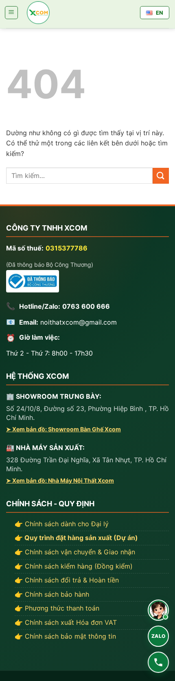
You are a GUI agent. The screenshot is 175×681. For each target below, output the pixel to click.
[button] (11, 12)
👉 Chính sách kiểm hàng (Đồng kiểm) (74, 566)
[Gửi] (161, 176)
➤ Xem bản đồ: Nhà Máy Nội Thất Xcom (60, 480)
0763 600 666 (86, 306)
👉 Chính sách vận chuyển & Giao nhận (75, 552)
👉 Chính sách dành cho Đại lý (62, 524)
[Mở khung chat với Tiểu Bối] (158, 610)
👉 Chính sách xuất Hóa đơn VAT (66, 622)
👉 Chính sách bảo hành (52, 594)
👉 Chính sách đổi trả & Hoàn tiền (67, 580)
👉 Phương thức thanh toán (57, 608)
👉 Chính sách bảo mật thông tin (65, 636)
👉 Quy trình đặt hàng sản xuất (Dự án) (76, 538)
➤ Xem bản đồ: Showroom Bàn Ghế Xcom (63, 429)
